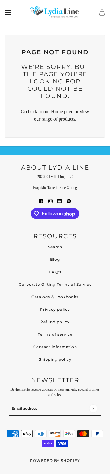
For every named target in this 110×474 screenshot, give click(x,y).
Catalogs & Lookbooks (55, 297)
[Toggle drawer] (8, 12)
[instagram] (50, 201)
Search (55, 247)
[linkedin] (59, 201)
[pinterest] (68, 201)
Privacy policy (55, 309)
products (67, 119)
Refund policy (55, 322)
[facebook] (41, 201)
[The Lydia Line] (55, 12)
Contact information (55, 347)
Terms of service (55, 334)
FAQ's (55, 272)
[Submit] (93, 408)
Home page (62, 111)
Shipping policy (55, 359)
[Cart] (102, 12)
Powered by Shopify (55, 460)
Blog (55, 259)
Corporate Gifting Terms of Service (55, 284)
